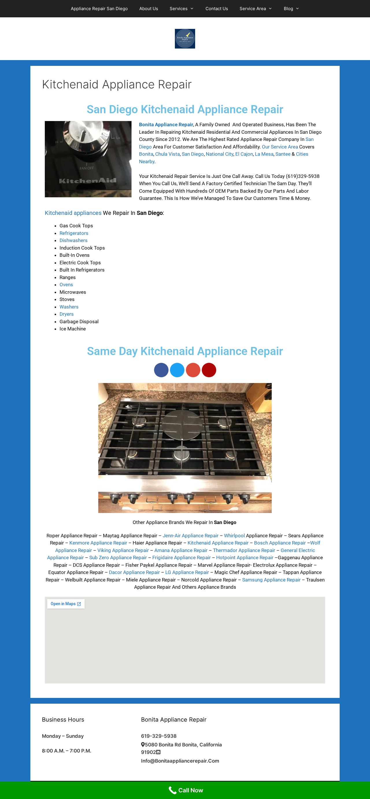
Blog (288, 8)
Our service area (280, 147)
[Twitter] (177, 370)
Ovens (66, 284)
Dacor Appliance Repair (134, 572)
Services (179, 8)
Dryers (67, 314)
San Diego (193, 154)
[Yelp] (209, 370)
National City (219, 154)
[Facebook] (161, 370)
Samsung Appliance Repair (271, 580)
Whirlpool (234, 535)
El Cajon (244, 154)
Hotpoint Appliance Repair (244, 557)
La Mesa (264, 154)
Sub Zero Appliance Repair (118, 557)
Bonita (146, 154)
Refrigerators (74, 233)
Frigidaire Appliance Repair (181, 557)
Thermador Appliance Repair (244, 550)
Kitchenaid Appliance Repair (218, 543)
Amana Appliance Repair (181, 550)
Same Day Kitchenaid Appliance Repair (185, 351)
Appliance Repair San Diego (99, 8)
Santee (283, 154)
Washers (69, 307)
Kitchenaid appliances (73, 212)
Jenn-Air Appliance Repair (191, 535)
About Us (148, 8)
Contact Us (217, 8)
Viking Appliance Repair (123, 550)
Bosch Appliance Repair (280, 543)
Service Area (253, 8)
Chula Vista (167, 154)
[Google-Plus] (193, 370)
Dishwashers (74, 240)
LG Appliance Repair (187, 572)
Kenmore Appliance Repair (98, 543)
